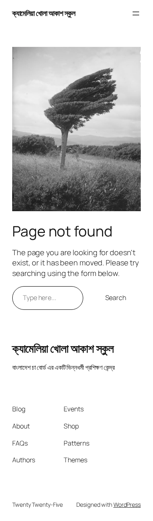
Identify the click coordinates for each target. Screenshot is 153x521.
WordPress (127, 504)
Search (115, 297)
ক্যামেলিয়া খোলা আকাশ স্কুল (43, 13)
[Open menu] (136, 13)
